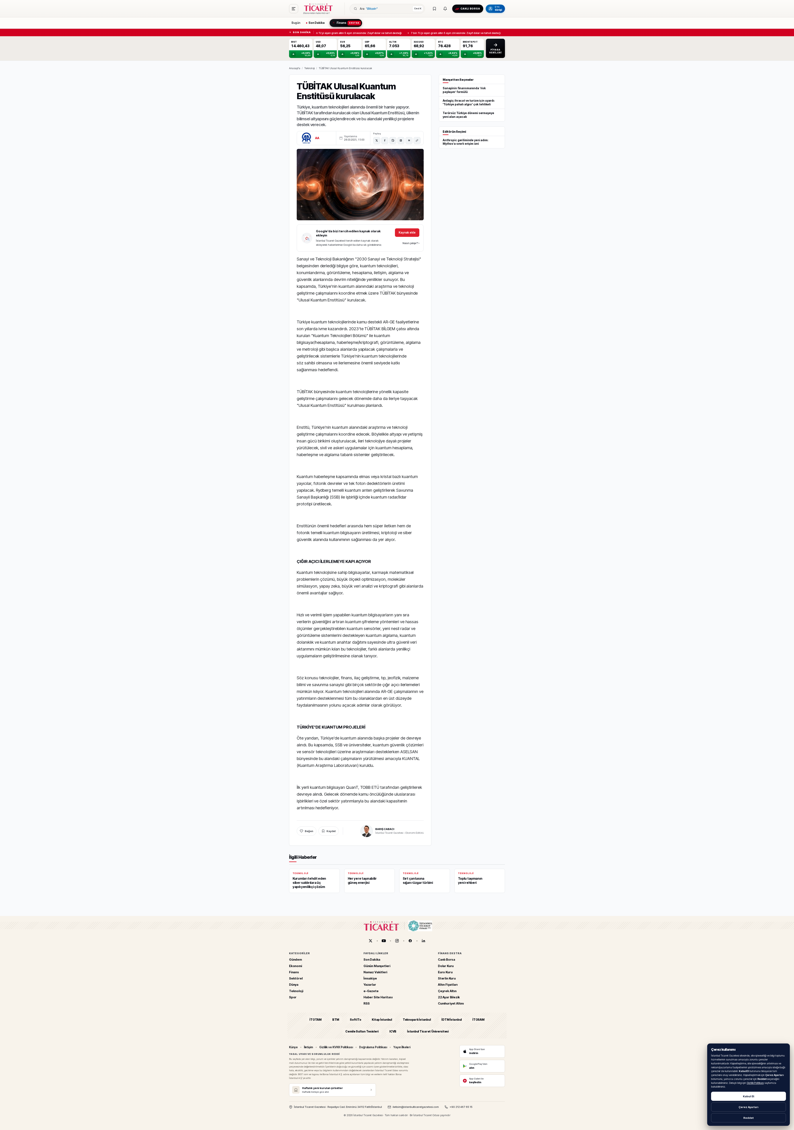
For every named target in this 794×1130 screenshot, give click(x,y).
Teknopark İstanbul (417, 1020)
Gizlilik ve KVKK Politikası (336, 1047)
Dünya (293, 985)
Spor (293, 997)
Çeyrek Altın (447, 991)
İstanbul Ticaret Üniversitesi (428, 1031)
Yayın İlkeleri (401, 1047)
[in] (423, 940)
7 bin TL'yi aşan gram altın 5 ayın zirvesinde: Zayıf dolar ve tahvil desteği (353, 32)
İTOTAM (316, 1020)
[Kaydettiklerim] (434, 8)
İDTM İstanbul (451, 1020)
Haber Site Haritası (378, 997)
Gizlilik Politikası (755, 1082)
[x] (370, 940)
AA (317, 138)
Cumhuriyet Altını (451, 1003)
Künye (293, 1047)
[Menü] (293, 8)
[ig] (397, 940)
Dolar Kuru (446, 966)
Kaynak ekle (407, 232)
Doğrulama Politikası (373, 1047)
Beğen (309, 831)
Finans (294, 972)
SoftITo (355, 1020)
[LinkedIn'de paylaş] (400, 140)
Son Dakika (372, 960)
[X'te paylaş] (376, 140)
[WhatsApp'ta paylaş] (392, 140)
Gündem (295, 960)
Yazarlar (370, 985)
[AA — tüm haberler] (306, 138)
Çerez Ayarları (748, 1107)
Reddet (748, 1117)
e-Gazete (371, 991)
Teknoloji (309, 68)
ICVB (392, 1031)
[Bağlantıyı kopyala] (417, 140)
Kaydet (331, 831)
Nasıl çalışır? (411, 243)
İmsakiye (370, 978)
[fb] (410, 940)
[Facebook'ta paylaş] (384, 140)
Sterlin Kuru (447, 978)
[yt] (383, 940)
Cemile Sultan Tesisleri (362, 1031)
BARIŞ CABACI (384, 829)
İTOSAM (478, 1020)
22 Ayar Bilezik (449, 997)
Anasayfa (294, 68)
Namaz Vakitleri (375, 972)
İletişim (308, 1047)
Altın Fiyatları (448, 985)
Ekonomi (295, 966)
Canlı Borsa (446, 960)
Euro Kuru (445, 972)
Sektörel (296, 978)
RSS (366, 1003)
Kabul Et (748, 1096)
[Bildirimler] (445, 8)
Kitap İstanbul (382, 1020)
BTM (335, 1020)
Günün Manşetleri (377, 966)
